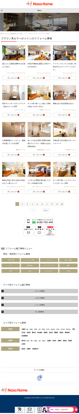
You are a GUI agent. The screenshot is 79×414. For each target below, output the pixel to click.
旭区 (27, 329)
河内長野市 (25, 335)
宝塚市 (49, 340)
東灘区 (35, 340)
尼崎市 (59, 340)
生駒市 (29, 348)
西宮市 (65, 340)
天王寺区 (63, 329)
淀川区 (47, 329)
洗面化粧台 (30, 265)
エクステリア (49, 271)
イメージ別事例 (39, 305)
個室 (68, 265)
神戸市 (23, 340)
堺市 (73, 329)
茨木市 (51, 332)
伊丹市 (54, 340)
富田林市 (67, 332)
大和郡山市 (35, 348)
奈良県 (10, 348)
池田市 (61, 332)
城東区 (35, 329)
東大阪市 (39, 332)
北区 (40, 329)
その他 (68, 271)
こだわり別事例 (39, 298)
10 (62, 204)
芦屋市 (70, 340)
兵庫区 (43, 340)
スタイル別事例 (39, 291)
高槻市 (56, 332)
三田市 (23, 344)
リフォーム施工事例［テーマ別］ (14, 33)
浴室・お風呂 (68, 260)
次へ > (46, 210)
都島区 (31, 329)
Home (1, 33)
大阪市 (23, 329)
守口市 (23, 332)
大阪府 (10, 329)
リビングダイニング (49, 265)
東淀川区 (53, 329)
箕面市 (46, 332)
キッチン (49, 260)
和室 (10, 271)
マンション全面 (30, 260)
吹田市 (29, 332)
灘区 (32, 340)
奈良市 (23, 348)
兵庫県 (10, 340)
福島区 (43, 329)
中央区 (57, 329)
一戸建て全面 (10, 260)
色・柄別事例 (39, 312)
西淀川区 (68, 329)
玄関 (30, 271)
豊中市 (34, 332)
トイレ (10, 265)
